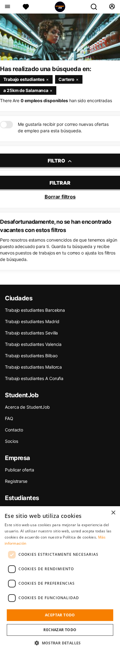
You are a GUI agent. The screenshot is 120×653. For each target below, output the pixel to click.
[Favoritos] (25, 6)
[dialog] (60, 579)
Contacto (14, 429)
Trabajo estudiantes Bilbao (31, 355)
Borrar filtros (60, 197)
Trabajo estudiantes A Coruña (34, 378)
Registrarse (16, 481)
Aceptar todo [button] (60, 615)
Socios (11, 441)
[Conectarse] (112, 7)
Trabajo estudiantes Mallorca (33, 367)
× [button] (113, 513)
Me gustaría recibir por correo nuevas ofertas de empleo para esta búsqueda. (63, 127)
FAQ (9, 418)
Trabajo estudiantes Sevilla (31, 332)
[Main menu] (7, 7)
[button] (60, 643)
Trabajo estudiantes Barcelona (35, 310)
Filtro (57, 161)
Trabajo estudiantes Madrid (32, 321)
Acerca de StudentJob (27, 407)
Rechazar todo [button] (59, 629)
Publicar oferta (19, 469)
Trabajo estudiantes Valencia (33, 344)
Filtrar (60, 183)
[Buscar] (96, 6)
